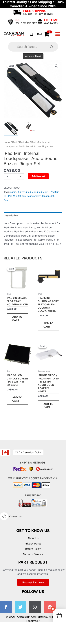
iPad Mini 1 (43, 192)
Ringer (45, 196)
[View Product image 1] (11, 128)
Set (52, 196)
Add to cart (38, 176)
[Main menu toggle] (57, 34)
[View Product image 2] (28, 126)
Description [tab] (11, 215)
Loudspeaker (34, 196)
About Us (33, 538)
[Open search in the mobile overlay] (33, 47)
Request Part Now (33, 582)
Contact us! (15, 516)
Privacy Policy (33, 543)
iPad (14, 142)
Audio (13, 192)
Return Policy (33, 548)
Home (7, 142)
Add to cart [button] (17, 318)
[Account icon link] (31, 34)
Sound (7, 200)
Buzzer (21, 192)
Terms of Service (33, 554)
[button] (33, 56)
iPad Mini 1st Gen (17, 196)
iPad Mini (24, 142)
